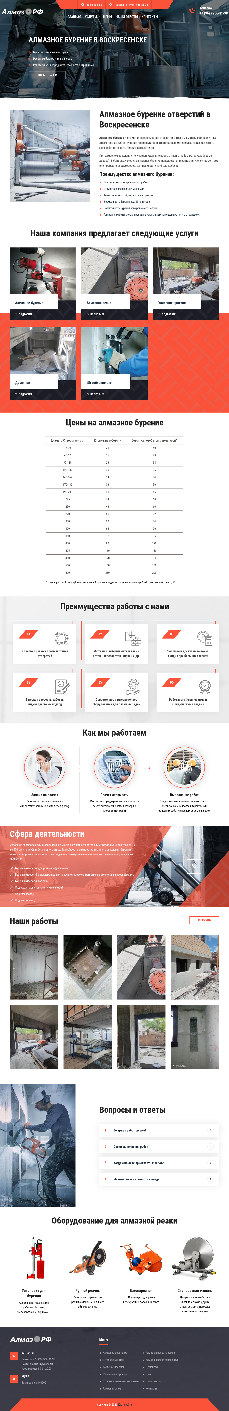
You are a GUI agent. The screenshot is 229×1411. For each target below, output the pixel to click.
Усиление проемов (114, 1367)
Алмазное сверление (115, 1352)
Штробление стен (113, 1360)
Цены (107, 17)
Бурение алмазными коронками (121, 1381)
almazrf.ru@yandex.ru (41, 1364)
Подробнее (25, 314)
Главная (74, 17)
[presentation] (7, 52)
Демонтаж (152, 1367)
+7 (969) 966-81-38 (137, 4)
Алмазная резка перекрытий (162, 1360)
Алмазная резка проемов (160, 1352)
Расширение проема (115, 1374)
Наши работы (127, 17)
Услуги (91, 17)
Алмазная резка (112, 1388)
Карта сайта (124, 1404)
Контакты (150, 17)
